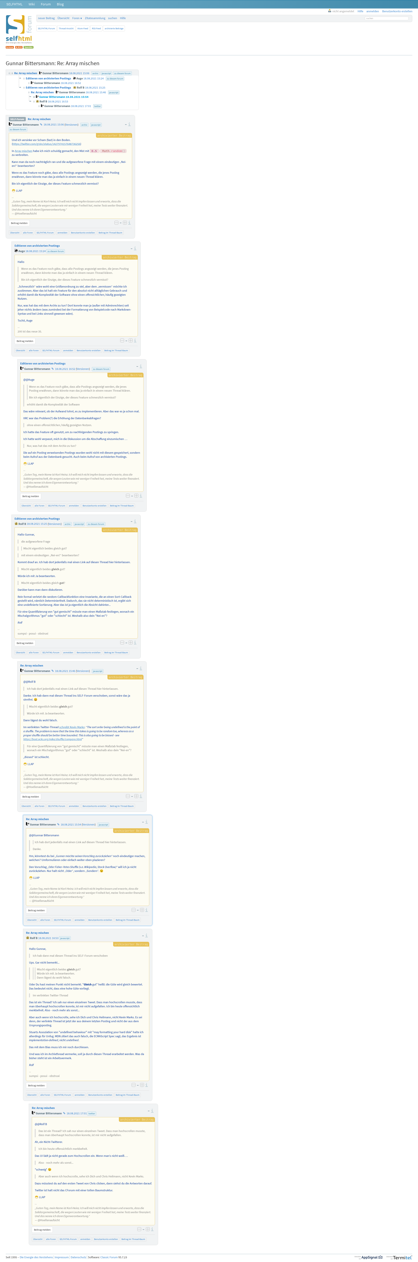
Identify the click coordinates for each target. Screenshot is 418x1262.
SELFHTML (14, 4)
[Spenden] (28, 47)
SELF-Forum (17, 119)
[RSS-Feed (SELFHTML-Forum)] (19, 47)
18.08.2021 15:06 (54, 124)
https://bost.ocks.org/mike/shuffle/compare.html (52, 739)
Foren (76, 18)
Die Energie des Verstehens (36, 1257)
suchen (112, 18)
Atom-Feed (82, 28)
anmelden (62, 232)
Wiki (32, 4)
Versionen (71, 124)
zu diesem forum (18, 129)
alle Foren (28, 232)
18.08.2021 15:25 (37, 524)
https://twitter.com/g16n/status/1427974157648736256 (46, 144)
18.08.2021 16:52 (65, 369)
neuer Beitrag (46, 18)
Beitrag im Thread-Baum (110, 232)
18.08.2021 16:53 (48, 938)
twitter (91, 1113)
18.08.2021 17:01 (77, 1113)
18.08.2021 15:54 (71, 824)
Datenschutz (78, 1257)
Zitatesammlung (95, 18)
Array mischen (23, 151)
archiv (84, 124)
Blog (60, 4)
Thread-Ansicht (66, 28)
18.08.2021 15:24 (35, 251)
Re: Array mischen (39, 119)
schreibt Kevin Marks (72, 727)
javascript (96, 124)
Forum (46, 4)
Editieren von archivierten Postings (37, 245)
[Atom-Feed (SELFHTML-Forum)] (10, 47)
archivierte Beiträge (114, 28)
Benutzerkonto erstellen (83, 232)
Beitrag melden (19, 223)
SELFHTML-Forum (46, 28)
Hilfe (123, 18)
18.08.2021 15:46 (65, 671)
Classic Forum (109, 1257)
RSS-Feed (96, 28)
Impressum (62, 1257)
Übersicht (63, 18)
